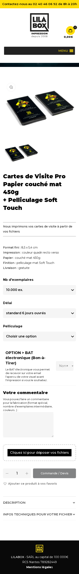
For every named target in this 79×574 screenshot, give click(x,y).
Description (14, 502)
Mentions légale (38, 567)
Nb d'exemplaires (18, 280)
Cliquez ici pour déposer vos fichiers (39, 453)
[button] (30, 483)
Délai (7, 303)
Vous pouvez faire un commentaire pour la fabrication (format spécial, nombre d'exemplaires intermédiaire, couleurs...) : (27, 405)
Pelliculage (12, 326)
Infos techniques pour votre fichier (37, 514)
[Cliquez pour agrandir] (11, 87)
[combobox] (65, 366)
